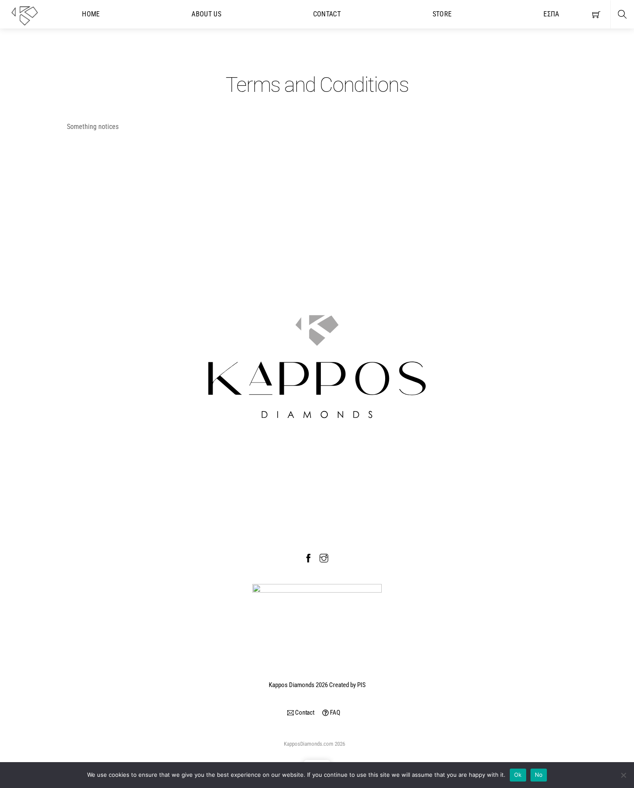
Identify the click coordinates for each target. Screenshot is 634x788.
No (539, 774)
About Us (206, 14)
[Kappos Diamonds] (24, 15)
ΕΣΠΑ (551, 14)
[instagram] (324, 557)
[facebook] (308, 557)
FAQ (334, 712)
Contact (327, 14)
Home (91, 14)
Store (442, 14)
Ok (518, 774)
